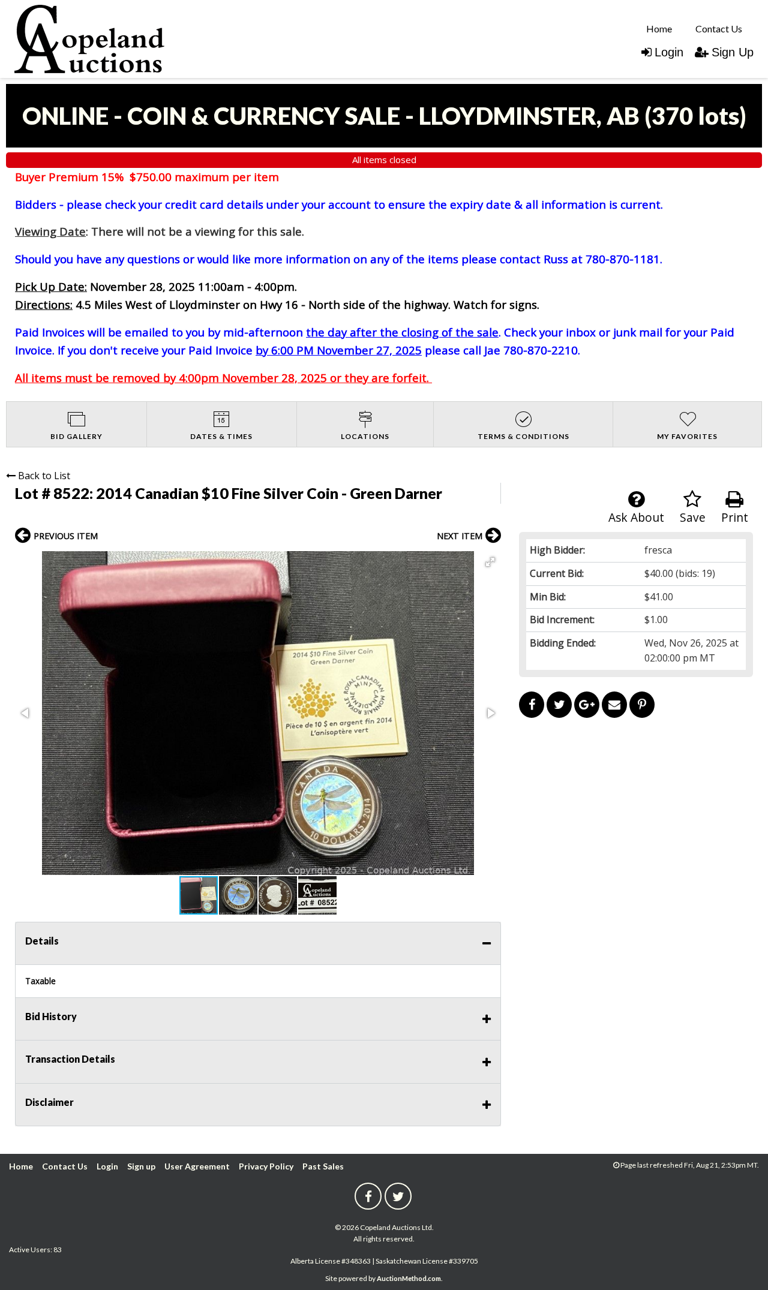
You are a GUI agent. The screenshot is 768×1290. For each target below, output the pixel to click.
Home (659, 28)
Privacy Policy (266, 1166)
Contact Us (718, 28)
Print (734, 517)
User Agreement (197, 1166)
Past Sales (323, 1166)
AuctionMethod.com (409, 1278)
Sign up (141, 1166)
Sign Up (733, 52)
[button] (490, 562)
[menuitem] (659, 28)
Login (669, 52)
